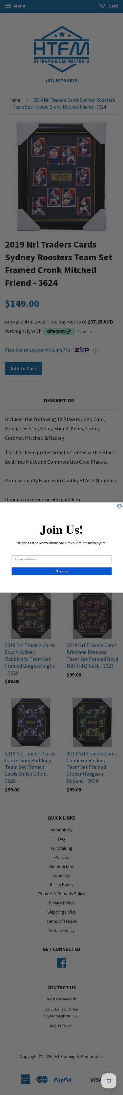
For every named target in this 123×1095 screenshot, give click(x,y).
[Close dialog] (119, 506)
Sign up (61, 571)
